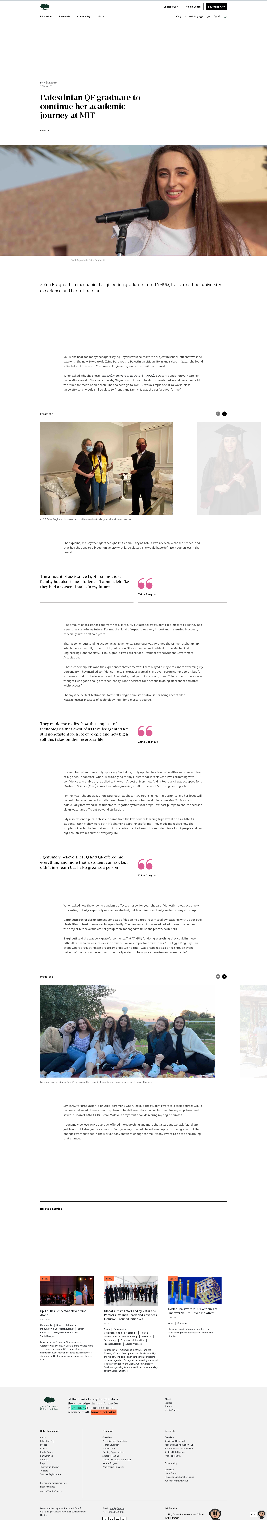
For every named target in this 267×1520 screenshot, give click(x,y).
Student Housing (110, 1455)
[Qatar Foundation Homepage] (46, 6)
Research (64, 16)
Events (168, 1406)
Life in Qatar (171, 1473)
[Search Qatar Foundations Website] (225, 16)
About (168, 1398)
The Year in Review (49, 1466)
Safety (177, 16)
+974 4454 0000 (115, 1512)
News (59, 1325)
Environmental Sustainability (179, 1448)
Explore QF (170, 6)
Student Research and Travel (116, 1459)
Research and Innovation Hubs (180, 1444)
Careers (44, 1459)
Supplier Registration (50, 1474)
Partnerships (46, 1455)
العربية (217, 16)
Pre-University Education (114, 1441)
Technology (110, 1340)
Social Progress (48, 1336)
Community (83, 16)
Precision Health (112, 1343)
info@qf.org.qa (117, 1508)
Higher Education (110, 1444)
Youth (81, 1328)
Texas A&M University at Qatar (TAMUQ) (127, 375)
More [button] (101, 16)
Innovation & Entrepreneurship (57, 1328)
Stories (168, 1402)
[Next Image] (224, 413)
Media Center (193, 6)
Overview (107, 1437)
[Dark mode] (208, 16)
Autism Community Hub (176, 1480)
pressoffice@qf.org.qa (51, 1491)
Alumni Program (110, 1463)
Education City (216, 6)
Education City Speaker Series (179, 1476)
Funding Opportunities (113, 1452)
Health (144, 1332)
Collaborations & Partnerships (120, 1332)
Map (42, 1463)
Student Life (108, 1448)
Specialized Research (175, 1441)
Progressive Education (66, 1332)
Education (46, 16)
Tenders (44, 1470)
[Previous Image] (218, 413)
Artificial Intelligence (175, 1452)
